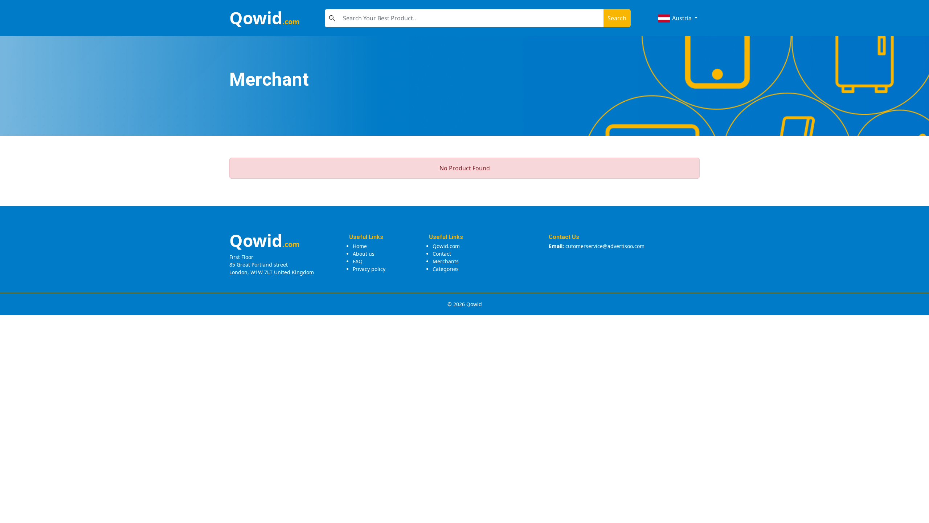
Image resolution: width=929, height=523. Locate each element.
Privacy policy (369, 268)
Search (616, 18)
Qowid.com (446, 246)
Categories (446, 268)
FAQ (358, 261)
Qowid (264, 18)
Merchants (446, 261)
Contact (442, 253)
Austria (682, 18)
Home (360, 246)
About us (364, 253)
